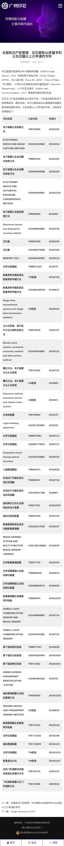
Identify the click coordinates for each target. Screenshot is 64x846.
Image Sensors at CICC (23, 811)
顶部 (54, 842)
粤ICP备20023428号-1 (32, 828)
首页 (12, 842)
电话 (33, 842)
